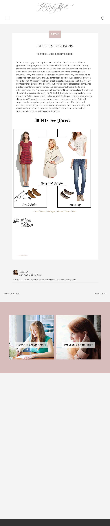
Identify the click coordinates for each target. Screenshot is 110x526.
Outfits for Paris (55, 46)
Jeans (67, 211)
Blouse (60, 211)
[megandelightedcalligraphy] (31, 337)
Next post (100, 293)
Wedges (51, 211)
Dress (42, 211)
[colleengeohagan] (78, 337)
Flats (74, 211)
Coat (36, 211)
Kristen (23, 272)
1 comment (22, 255)
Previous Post (12, 293)
